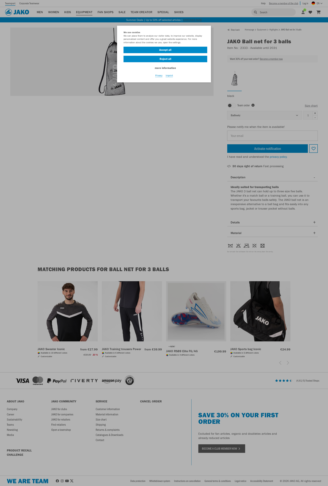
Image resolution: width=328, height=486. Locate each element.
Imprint (169, 75)
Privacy (158, 75)
